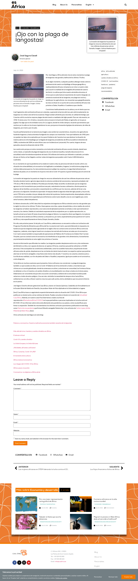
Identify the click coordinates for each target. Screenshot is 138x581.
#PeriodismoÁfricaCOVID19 (33, 300)
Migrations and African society (51, 522)
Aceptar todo (128, 577)
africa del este (110, 71)
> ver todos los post (27, 61)
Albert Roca (25, 311)
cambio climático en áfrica (109, 78)
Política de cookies (61, 578)
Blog (54, 5)
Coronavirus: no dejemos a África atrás (26, 372)
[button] (126, 5)
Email (15, 422)
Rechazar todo (113, 577)
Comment (17, 388)
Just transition (113, 81)
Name (15, 414)
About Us (63, 5)
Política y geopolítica (47, 504)
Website (16, 430)
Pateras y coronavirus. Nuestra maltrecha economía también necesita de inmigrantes (42, 323)
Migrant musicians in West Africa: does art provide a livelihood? (107, 518)
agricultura (104, 74)
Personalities (77, 5)
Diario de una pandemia (26, 308)
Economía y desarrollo (30, 28)
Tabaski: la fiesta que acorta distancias (50, 518)
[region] (69, 575)
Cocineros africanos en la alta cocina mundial (105, 500)
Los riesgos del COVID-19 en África (25, 364)
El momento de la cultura (22, 356)
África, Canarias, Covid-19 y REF (24, 352)
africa (103, 71)
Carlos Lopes (80, 308)
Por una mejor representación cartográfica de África (51, 500)
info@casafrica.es (60, 561)
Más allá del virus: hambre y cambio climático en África (32, 331)
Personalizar (98, 577)
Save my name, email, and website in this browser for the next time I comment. (42, 438)
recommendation (106, 91)
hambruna (104, 84)
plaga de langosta (106, 88)
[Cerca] (136, 570)
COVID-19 (104, 81)
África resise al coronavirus (22, 360)
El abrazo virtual (19, 335)
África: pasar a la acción (21, 368)
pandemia (112, 84)
